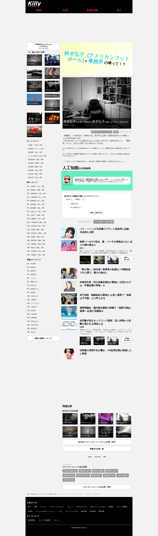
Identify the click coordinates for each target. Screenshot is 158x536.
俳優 (35, 506)
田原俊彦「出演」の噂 (35, 152)
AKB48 (30, 511)
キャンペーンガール (71, 511)
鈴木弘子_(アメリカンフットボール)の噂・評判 (96, 442)
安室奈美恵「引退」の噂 (37, 193)
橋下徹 (33, 310)
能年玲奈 (34, 328)
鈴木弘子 (79, 179)
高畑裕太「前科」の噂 (38, 255)
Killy (28, 494)
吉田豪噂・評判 (127, 339)
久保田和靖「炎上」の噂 (37, 197)
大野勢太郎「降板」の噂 (38, 222)
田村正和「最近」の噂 (35, 174)
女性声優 (92, 511)
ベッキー (33, 278)
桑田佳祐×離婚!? (98, 471)
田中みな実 (34, 325)
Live (65, 10)
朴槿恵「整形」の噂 (37, 229)
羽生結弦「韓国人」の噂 (38, 233)
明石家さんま (34, 289)
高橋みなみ (33, 281)
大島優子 (33, 299)
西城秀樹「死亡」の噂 (37, 200)
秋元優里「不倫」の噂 (35, 170)
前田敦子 (33, 267)
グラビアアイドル (81, 506)
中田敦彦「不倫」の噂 (38, 251)
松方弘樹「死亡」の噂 (38, 226)
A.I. (119, 10)
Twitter (90, 457)
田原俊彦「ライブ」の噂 (35, 148)
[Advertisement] (79, 27)
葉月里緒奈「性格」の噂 (35, 159)
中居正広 (34, 307)
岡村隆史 (34, 317)
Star (39, 10)
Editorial (92, 10)
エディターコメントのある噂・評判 (97, 487)
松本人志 (33, 285)
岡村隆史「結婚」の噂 (38, 244)
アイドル (43, 506)
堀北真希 (33, 274)
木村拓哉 (34, 314)
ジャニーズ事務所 (121, 506)
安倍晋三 (33, 292)
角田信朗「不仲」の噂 (37, 204)
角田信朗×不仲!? (69, 475)
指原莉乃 (33, 271)
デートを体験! (99, 222)
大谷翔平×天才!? (69, 480)
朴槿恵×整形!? (96, 475)
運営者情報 (31, 520)
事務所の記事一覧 (97, 449)
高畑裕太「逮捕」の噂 (37, 190)
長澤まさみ (34, 321)
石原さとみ (34, 296)
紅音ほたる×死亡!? (83, 475)
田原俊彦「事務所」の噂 (35, 163)
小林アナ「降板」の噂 (37, 215)
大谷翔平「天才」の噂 (37, 186)
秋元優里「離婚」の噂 (35, 166)
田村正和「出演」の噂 (35, 177)
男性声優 (101, 511)
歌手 (29, 506)
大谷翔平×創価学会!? (70, 471)
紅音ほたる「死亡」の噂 (37, 211)
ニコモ (60, 511)
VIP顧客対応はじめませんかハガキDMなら (43, 46)
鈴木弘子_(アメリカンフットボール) (101, 132)
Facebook (97, 457)
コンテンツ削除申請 (44, 520)
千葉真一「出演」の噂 (35, 145)
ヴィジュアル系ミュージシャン (45, 511)
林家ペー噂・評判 (127, 258)
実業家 (111, 506)
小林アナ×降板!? (122, 475)
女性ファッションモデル (97, 506)
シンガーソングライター (56, 506)
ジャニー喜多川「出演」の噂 (37, 156)
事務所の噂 (92, 179)
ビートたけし (35, 303)
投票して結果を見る (96, 212)
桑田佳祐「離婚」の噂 (38, 240)
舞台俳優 (84, 511)
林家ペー (82, 248)
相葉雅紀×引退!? (109, 475)
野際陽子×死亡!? (85, 471)
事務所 (116, 132)
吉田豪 (82, 327)
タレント (70, 506)
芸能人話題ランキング (43, 338)
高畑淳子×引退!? (112, 471)
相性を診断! (109, 222)
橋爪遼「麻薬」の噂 (37, 247)
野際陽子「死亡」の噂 (38, 219)
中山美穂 (33, 263)
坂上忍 (33, 332)
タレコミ (56, 520)
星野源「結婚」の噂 (37, 237)
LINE (104, 457)
